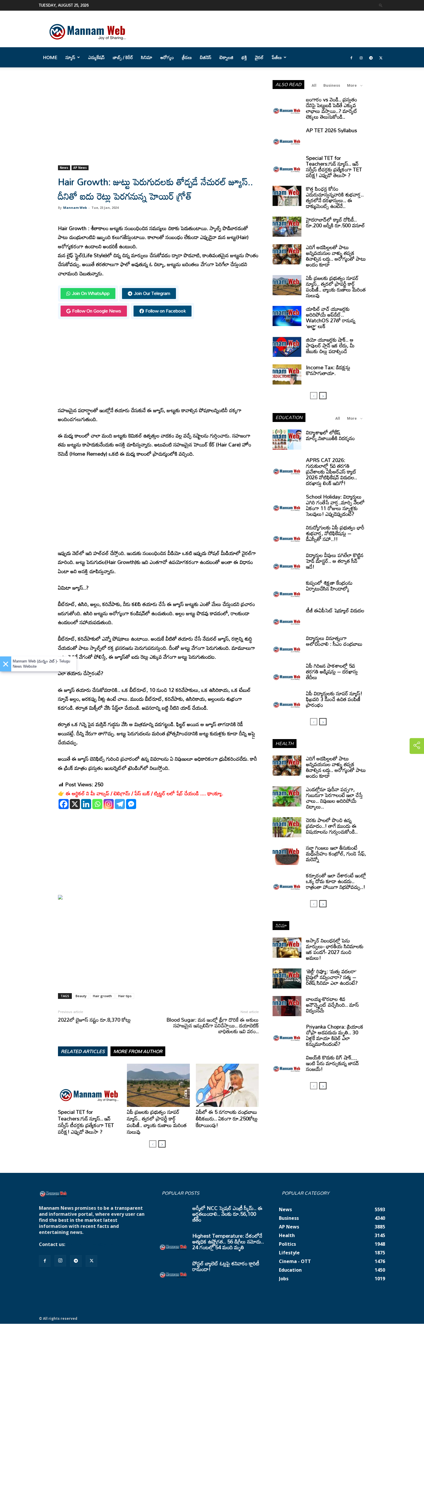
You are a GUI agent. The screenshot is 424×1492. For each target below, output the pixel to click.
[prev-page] (152, 1144)
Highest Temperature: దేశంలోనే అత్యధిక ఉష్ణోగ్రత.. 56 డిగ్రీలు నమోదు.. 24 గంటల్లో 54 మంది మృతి (228, 1241)
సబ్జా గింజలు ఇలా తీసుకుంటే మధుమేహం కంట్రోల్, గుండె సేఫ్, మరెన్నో (336, 853)
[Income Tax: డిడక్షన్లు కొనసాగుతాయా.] (287, 374)
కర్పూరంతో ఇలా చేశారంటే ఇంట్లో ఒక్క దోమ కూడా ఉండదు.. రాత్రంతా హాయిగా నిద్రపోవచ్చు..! (336, 881)
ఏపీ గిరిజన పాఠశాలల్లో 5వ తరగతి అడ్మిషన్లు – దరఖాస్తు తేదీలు (332, 671)
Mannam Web (75, 207)
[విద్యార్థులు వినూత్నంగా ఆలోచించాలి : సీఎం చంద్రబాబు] (287, 645)
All (314, 85)
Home (50, 57)
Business (331, 85)
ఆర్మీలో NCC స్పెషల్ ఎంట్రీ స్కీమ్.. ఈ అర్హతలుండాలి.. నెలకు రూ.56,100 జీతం (227, 1214)
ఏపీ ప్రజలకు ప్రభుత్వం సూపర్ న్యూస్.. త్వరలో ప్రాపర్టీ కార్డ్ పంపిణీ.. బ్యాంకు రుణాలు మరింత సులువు (157, 1122)
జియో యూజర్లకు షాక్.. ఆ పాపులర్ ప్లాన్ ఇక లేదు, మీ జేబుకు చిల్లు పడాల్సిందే (330, 345)
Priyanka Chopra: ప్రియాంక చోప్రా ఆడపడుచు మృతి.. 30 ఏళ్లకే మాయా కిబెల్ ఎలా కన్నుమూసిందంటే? (334, 1035)
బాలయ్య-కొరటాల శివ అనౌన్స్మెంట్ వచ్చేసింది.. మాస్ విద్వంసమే (332, 1005)
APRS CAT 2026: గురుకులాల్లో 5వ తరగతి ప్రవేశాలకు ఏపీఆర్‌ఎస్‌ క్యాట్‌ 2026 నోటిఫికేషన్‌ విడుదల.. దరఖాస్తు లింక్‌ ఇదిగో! (331, 471)
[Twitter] (380, 57)
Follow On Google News (96, 310)
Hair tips (125, 996)
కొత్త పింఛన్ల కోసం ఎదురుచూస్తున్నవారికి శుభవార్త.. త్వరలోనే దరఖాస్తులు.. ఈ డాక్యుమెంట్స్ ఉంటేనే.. (335, 197)
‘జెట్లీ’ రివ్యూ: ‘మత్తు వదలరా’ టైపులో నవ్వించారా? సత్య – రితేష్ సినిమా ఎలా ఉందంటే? (332, 977)
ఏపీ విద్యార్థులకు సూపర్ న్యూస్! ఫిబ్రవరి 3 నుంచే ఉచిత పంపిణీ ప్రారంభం (334, 699)
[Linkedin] (86, 804)
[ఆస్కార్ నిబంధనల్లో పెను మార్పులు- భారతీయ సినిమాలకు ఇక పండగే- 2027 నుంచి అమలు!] (287, 948)
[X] (75, 804)
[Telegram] (371, 57)
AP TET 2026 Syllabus (331, 130)
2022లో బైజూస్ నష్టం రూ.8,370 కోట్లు (94, 1020)
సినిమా (146, 57)
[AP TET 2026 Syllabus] (287, 137)
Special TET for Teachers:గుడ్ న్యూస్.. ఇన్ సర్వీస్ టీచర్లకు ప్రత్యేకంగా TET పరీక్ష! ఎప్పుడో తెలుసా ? (86, 1122)
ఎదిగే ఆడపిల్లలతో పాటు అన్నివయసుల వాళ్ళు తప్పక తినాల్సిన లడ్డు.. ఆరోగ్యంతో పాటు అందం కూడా (336, 256)
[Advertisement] (158, 122)
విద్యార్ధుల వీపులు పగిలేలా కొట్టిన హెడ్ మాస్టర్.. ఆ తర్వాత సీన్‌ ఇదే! (334, 561)
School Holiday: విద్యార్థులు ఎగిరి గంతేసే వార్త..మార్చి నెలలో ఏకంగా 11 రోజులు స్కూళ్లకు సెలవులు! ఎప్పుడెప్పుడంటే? (335, 505)
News (64, 168)
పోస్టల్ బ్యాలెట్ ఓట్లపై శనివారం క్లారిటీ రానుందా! (225, 1266)
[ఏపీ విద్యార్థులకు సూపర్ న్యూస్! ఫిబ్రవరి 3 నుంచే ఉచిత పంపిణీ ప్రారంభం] (287, 700)
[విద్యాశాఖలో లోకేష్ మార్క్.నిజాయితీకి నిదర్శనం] (287, 439)
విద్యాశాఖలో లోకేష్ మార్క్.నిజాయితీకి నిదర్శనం (330, 435)
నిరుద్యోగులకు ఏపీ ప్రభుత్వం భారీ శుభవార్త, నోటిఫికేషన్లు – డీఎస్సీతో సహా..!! (335, 533)
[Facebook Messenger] (131, 804)
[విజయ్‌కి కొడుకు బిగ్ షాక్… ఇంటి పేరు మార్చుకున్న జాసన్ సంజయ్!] (287, 1064)
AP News (80, 168)
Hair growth (102, 996)
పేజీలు (277, 57)
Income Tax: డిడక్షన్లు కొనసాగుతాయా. (328, 370)
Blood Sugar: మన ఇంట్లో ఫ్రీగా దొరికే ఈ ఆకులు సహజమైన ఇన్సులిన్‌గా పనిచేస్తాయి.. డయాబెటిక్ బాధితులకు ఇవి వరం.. (212, 1025)
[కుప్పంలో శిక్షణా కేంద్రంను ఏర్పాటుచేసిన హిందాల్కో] (287, 590)
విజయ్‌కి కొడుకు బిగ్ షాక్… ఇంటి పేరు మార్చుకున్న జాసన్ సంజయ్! (332, 1063)
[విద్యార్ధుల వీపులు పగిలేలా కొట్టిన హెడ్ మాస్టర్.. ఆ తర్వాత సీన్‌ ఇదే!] (287, 562)
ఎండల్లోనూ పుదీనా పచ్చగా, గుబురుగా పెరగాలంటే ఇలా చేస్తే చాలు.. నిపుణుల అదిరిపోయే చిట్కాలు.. (334, 798)
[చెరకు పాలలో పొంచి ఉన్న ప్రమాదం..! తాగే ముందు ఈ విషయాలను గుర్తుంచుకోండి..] (287, 827)
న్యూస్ (70, 57)
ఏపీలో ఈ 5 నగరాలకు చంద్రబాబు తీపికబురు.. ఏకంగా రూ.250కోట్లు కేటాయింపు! (227, 1118)
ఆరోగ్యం (167, 57)
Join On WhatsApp (91, 293)
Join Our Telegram (152, 293)
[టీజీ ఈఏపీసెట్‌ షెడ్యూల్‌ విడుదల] (287, 617)
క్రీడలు (187, 57)
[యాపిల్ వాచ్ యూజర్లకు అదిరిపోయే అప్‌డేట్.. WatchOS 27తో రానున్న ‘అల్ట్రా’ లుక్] (287, 316)
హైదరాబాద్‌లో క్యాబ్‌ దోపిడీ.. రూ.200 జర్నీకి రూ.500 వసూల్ (335, 222)
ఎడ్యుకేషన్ (96, 57)
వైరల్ (259, 57)
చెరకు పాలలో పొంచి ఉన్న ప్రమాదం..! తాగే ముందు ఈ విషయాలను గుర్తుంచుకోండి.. (332, 826)
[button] (380, 5)
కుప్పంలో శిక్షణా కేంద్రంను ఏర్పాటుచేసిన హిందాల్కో (329, 586)
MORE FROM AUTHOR (137, 1051)
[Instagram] (361, 57)
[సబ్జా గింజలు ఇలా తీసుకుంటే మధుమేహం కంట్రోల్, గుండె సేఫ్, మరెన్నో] (287, 855)
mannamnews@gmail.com (97, 1244)
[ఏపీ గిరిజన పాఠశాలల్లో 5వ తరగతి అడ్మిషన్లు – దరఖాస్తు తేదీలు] (287, 673)
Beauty (81, 996)
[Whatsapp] (97, 804)
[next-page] (162, 1144)
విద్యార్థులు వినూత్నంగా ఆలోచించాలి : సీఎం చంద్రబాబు (334, 641)
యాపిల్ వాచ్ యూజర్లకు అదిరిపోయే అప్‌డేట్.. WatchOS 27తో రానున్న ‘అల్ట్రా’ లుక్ (330, 317)
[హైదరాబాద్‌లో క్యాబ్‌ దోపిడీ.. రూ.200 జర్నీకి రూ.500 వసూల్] (287, 227)
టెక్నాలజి (226, 57)
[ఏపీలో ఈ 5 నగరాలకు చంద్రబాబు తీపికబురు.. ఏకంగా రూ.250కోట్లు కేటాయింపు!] (227, 1085)
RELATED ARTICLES (83, 1051)
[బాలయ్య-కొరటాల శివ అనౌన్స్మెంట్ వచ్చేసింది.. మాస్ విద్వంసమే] (287, 1006)
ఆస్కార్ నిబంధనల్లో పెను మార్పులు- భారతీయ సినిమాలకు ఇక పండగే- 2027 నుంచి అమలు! (334, 949)
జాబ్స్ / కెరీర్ (123, 57)
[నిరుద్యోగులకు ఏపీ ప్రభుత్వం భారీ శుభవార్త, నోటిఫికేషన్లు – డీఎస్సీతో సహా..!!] (287, 535)
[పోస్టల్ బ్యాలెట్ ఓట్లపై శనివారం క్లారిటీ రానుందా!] (173, 1270)
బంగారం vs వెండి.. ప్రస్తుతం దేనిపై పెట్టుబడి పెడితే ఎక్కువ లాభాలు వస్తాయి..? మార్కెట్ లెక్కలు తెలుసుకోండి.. (331, 108)
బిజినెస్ (205, 57)
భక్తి (244, 57)
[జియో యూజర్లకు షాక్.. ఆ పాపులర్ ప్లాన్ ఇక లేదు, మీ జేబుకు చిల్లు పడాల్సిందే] (287, 347)
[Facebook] (351, 57)
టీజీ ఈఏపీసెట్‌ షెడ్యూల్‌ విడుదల (335, 610)
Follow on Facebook (165, 310)
